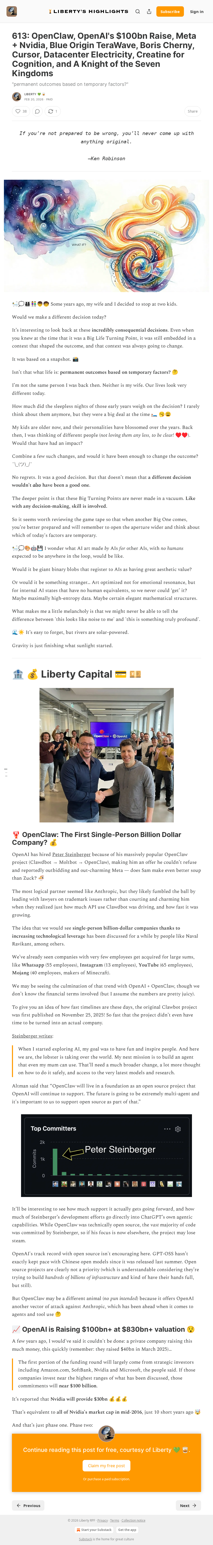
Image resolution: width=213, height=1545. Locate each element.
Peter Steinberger (71, 854)
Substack (85, 1539)
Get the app (127, 1530)
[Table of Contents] (5, 772)
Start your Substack (96, 1530)
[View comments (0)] (37, 111)
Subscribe (170, 11)
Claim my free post (106, 1465)
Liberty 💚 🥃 (34, 94)
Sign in (197, 11)
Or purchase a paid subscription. (106, 1479)
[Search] (137, 11)
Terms (114, 1520)
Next (185, 1505)
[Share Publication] (149, 11)
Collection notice (133, 1520)
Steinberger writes (32, 1036)
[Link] (5, 674)
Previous (31, 1505)
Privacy (102, 1520)
